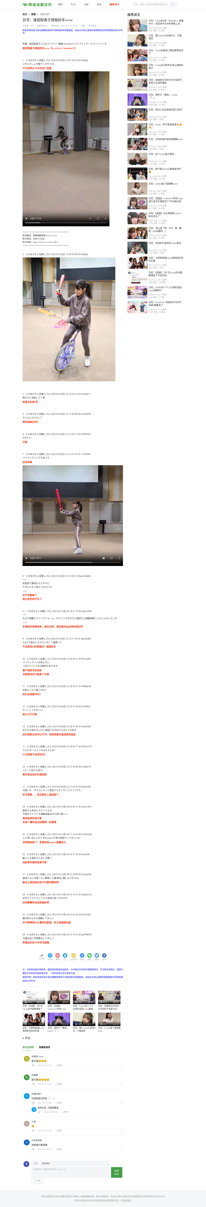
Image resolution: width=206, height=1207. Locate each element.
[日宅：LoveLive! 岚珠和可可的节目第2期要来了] (137, 307)
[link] (25, 14)
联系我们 (127, 1200)
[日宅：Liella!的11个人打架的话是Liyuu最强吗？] (137, 292)
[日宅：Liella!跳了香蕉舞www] (137, 188)
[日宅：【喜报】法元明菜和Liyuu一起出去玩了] (137, 218)
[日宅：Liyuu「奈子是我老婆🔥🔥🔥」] (137, 129)
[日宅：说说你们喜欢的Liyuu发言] (137, 248)
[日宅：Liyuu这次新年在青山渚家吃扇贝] (137, 70)
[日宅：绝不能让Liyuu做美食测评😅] (137, 174)
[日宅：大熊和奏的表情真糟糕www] (137, 144)
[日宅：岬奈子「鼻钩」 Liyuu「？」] (137, 99)
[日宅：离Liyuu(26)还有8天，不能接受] (137, 40)
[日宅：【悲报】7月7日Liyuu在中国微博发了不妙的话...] (137, 277)
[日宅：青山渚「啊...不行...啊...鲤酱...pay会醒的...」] (137, 233)
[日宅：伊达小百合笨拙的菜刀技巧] (137, 114)
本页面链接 (103, 1196)
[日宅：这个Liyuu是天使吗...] (137, 159)
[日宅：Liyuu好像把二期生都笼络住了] (137, 55)
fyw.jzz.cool (51, 235)
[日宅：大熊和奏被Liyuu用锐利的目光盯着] (137, 263)
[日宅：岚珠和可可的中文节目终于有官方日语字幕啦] (137, 85)
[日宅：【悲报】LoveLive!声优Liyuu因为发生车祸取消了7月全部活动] (137, 203)
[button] (150, 4)
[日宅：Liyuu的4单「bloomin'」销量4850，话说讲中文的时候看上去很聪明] (137, 25)
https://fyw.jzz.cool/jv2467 (45, 242)
